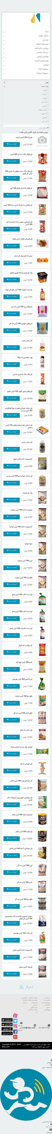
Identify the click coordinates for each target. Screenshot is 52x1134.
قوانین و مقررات (24, 999)
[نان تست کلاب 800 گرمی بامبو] (41, 616)
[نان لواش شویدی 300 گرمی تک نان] (41, 328)
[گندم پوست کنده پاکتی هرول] (41, 463)
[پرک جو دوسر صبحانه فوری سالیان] (41, 277)
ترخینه (44, 94)
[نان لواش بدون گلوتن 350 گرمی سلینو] (41, 396)
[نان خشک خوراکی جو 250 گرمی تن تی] (41, 480)
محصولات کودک (43, 69)
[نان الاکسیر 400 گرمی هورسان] (41, 684)
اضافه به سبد (13, 144)
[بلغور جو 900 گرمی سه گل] (41, 904)
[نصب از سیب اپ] (7, 1030)
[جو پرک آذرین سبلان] (41, 971)
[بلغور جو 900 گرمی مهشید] (41, 582)
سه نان (44, 121)
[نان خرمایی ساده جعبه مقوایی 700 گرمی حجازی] (41, 430)
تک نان (44, 102)
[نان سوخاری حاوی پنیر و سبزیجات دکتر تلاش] (41, 802)
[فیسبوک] (15, 1033)
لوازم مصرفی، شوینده (42, 61)
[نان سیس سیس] (41, 447)
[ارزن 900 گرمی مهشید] (41, 565)
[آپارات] (15, 1017)
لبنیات (47, 31)
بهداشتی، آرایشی (43, 56)
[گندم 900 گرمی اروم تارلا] (41, 667)
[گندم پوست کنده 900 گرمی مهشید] (41, 531)
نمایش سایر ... (42, 128)
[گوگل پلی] (7, 1021)
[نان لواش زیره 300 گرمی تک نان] (41, 311)
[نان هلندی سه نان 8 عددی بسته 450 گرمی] (41, 210)
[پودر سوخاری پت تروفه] (41, 362)
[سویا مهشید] (41, 548)
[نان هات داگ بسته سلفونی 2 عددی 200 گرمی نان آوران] (41, 176)
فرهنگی (46, 65)
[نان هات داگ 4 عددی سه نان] (41, 379)
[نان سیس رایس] (41, 345)
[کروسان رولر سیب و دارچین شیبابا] (41, 751)
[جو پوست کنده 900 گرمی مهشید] (41, 514)
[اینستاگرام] (15, 1028)
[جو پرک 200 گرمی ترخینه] (41, 142)
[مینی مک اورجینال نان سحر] (41, 260)
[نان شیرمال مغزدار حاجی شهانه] (41, 243)
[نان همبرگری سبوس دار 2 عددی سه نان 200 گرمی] (41, 226)
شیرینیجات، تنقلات (42, 44)
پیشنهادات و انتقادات (46, 1003)
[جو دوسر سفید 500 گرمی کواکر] (41, 819)
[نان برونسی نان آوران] (41, 650)
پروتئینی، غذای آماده (42, 48)
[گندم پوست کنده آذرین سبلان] (41, 954)
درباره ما (47, 998)
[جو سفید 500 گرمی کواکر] (41, 836)
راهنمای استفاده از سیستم (32, 1001)
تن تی (44, 106)
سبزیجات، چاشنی (43, 52)
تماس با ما (46, 1000)
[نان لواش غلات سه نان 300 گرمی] (41, 159)
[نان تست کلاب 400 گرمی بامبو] (41, 599)
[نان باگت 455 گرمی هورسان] (41, 938)
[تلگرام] (15, 1022)
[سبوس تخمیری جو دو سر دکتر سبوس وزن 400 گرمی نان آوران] (41, 921)
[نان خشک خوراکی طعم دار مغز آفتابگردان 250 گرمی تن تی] (41, 413)
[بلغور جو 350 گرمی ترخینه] (41, 701)
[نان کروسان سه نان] (41, 768)
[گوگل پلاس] (15, 1038)
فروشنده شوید (32, 998)
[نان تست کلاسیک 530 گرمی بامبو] (41, 633)
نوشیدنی (46, 40)
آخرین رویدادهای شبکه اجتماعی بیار (32, 1009)
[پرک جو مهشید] (41, 497)
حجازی (44, 114)
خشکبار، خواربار (44, 36)
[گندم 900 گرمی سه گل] (41, 887)
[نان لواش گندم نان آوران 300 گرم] (41, 193)
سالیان (44, 117)
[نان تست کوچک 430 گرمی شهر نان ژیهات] (41, 294)
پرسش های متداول (19, 1028)
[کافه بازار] (7, 1025)
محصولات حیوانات (42, 73)
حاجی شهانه (42, 110)
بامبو (45, 90)
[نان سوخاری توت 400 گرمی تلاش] (41, 785)
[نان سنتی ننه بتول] (41, 734)
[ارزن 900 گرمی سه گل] (41, 870)
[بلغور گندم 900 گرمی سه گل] (41, 717)
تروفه (45, 98)
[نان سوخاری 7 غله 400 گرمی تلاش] (41, 853)
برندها (25, 1002)
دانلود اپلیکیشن (47, 1008)
